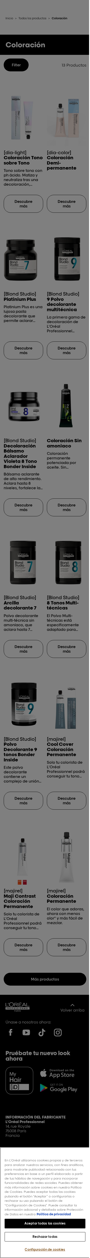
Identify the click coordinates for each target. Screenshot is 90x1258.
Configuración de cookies (45, 1249)
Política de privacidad (54, 1214)
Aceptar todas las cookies (45, 1223)
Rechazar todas (45, 1236)
